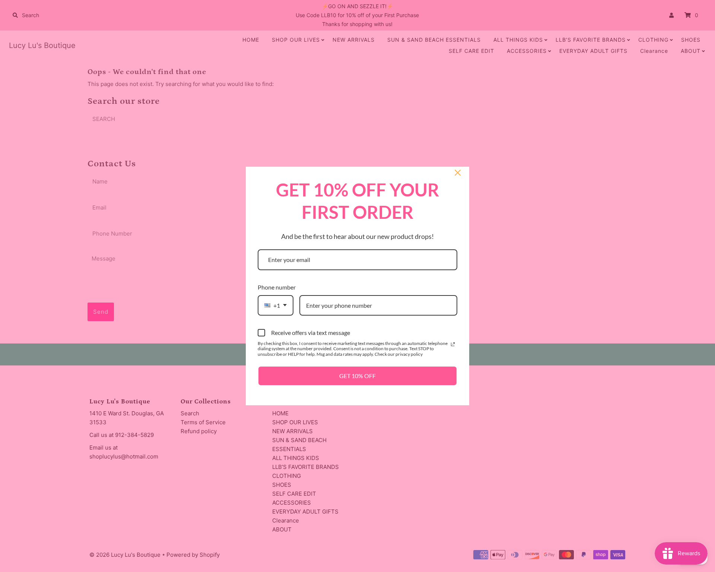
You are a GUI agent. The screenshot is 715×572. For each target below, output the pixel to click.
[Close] (457, 173)
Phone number (277, 287)
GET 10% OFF (357, 375)
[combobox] (275, 305)
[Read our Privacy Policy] (452, 344)
